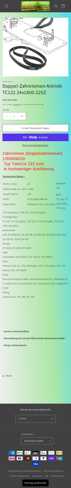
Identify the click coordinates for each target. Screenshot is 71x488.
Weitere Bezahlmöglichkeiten (35, 145)
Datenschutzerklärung (53, 471)
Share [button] (9, 375)
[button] (6, 6)
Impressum (37, 476)
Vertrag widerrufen (35, 483)
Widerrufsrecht (58, 476)
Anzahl (5, 109)
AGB (46, 476)
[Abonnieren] (52, 419)
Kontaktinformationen (19, 476)
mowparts (18, 471)
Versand (16, 104)
